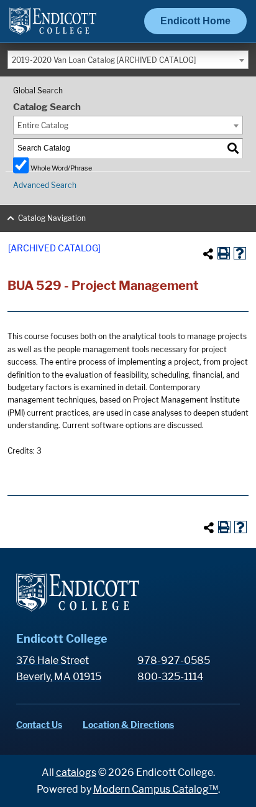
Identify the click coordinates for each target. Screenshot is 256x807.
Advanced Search (44, 185)
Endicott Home (195, 21)
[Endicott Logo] (52, 26)
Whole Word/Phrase (61, 167)
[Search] (234, 148)
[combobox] (128, 59)
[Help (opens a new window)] (240, 253)
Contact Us (39, 724)
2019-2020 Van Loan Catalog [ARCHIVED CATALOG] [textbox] (104, 60)
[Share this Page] (208, 254)
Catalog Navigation (52, 218)
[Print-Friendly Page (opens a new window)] (223, 253)
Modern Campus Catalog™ (155, 789)
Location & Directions (128, 724)
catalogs (76, 772)
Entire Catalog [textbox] (42, 125)
